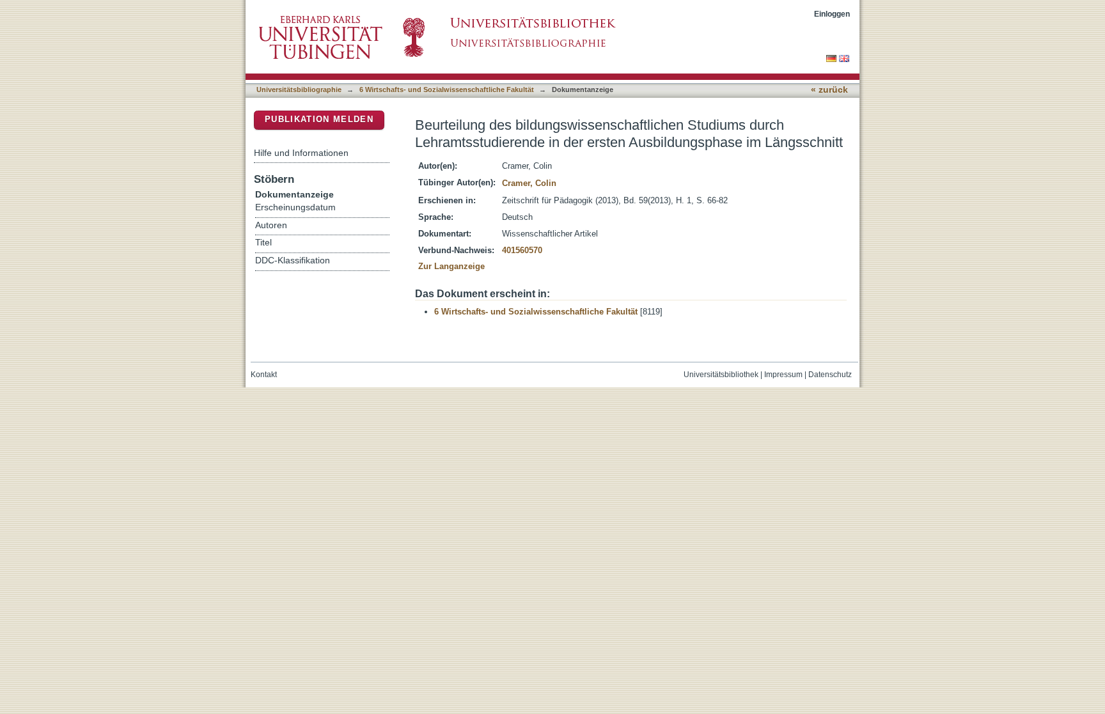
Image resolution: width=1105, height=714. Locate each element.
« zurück (829, 90)
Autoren (271, 225)
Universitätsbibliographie (298, 89)
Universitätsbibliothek (721, 374)
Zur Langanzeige (451, 266)
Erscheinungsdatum (295, 207)
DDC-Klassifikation (292, 260)
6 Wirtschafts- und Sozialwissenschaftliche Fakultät (446, 89)
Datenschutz (830, 374)
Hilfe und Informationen (301, 153)
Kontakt (264, 374)
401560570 (522, 250)
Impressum (783, 374)
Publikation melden (319, 119)
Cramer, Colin (529, 183)
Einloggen (832, 14)
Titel (263, 242)
